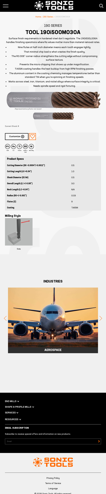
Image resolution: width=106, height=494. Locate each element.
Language (53, 489)
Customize (14, 136)
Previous (5, 318)
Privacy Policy (53, 478)
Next (101, 318)
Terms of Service (53, 483)
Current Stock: (12, 126)
